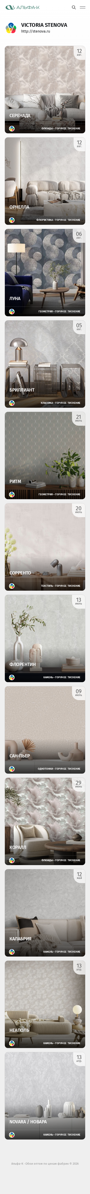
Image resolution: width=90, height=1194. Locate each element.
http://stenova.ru (35, 31)
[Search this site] (73, 7)
